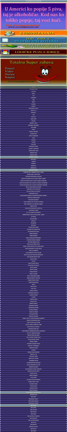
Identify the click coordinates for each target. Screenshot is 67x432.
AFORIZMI (33, 350)
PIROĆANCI (33, 112)
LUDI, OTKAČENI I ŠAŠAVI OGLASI (34, 337)
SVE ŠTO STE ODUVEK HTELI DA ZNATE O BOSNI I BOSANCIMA (33, 180)
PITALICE (33, 261)
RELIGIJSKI (33, 144)
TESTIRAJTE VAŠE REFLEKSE (33, 197)
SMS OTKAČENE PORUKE (33, 420)
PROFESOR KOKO (33, 394)
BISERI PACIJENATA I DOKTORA (33, 278)
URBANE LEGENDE (33, 341)
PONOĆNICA (33, 165)
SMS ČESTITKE (33, 411)
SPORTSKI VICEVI (33, 152)
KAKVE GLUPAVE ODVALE (33, 263)
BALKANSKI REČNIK (33, 314)
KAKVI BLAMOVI (33, 259)
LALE (33, 95)
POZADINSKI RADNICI (33, 146)
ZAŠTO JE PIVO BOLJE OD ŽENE (33, 322)
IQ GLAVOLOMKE (33, 218)
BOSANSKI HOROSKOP (33, 316)
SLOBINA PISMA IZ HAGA (33, 381)
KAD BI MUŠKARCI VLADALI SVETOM (33, 252)
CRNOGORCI (33, 97)
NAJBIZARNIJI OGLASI (33, 193)
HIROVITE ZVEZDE (33, 269)
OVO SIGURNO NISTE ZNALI (33, 231)
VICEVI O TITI (33, 110)
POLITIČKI (33, 140)
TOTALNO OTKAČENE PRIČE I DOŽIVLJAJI (33, 208)
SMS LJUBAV (33, 407)
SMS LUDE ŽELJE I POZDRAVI (33, 416)
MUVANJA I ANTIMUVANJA (33, 345)
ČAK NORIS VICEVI (33, 89)
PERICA (33, 93)
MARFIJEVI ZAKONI (34, 356)
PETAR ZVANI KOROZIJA (33, 401)
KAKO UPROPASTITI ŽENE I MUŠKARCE (33, 369)
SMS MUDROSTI (33, 424)
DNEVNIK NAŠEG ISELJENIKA (33, 335)
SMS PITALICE (33, 428)
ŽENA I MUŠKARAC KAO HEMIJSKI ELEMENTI (33, 204)
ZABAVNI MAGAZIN (33, 388)
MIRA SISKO (33, 396)
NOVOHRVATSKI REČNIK (33, 307)
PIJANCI (33, 129)
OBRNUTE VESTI (33, 206)
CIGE (34, 114)
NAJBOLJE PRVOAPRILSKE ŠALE (33, 320)
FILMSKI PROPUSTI (33, 271)
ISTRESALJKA (33, 167)
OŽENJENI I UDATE (33, 123)
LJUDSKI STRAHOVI (33, 290)
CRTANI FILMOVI (33, 386)
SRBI (34, 99)
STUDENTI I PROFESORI (33, 148)
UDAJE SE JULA (33, 301)
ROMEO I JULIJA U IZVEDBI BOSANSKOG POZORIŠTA (33, 318)
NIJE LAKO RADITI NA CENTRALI (33, 191)
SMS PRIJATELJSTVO (33, 426)
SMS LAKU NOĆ (33, 409)
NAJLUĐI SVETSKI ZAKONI (33, 339)
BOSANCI (33, 106)
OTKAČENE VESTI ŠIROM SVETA (33, 229)
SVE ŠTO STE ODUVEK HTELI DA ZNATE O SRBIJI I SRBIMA (33, 178)
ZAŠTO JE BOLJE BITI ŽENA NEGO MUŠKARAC (33, 254)
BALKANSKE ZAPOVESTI (33, 199)
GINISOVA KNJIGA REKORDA (33, 352)
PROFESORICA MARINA (33, 403)
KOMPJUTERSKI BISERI (33, 282)
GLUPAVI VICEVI (33, 133)
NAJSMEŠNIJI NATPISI (33, 360)
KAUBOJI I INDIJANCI (33, 131)
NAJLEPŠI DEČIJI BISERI (34, 227)
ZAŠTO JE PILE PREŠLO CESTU (33, 244)
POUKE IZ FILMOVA (33, 273)
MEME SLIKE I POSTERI (33, 358)
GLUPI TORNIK (34, 377)
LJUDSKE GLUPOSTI (33, 295)
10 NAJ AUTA (33, 288)
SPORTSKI (33, 163)
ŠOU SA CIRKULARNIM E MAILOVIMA (33, 187)
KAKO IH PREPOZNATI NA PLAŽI (33, 364)
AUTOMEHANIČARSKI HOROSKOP (33, 362)
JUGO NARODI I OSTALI (33, 108)
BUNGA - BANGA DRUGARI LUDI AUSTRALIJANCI (33, 246)
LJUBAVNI (33, 161)
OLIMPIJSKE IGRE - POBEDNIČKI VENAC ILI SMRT (33, 172)
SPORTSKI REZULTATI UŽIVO (33, 371)
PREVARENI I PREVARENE (33, 125)
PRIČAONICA (33, 159)
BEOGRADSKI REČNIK (33, 305)
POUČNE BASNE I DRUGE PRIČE (33, 174)
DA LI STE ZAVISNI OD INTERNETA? (33, 212)
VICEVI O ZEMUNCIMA (33, 135)
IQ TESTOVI (33, 216)
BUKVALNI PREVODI (33, 309)
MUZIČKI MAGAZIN (33, 390)
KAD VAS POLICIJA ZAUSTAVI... (33, 326)
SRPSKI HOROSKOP (33, 375)
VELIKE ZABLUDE (33, 267)
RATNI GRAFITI (33, 286)
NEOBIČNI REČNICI (33, 303)
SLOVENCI (33, 104)
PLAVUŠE (33, 142)
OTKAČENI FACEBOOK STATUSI (33, 343)
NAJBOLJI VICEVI (33, 154)
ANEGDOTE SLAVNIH (33, 347)
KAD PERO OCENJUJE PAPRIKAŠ (33, 379)
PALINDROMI (33, 223)
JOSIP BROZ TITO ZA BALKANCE (33, 189)
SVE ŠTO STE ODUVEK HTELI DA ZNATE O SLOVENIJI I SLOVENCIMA (33, 182)
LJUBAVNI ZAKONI (33, 299)
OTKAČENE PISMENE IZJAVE (33, 242)
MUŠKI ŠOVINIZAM (33, 235)
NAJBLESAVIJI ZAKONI (33, 210)
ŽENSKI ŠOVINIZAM (34, 233)
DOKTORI (33, 121)
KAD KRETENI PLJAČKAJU (33, 265)
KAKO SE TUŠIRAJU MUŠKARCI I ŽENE (34, 324)
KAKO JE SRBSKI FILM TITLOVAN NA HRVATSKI (33, 201)
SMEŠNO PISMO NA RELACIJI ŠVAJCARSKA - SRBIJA (33, 214)
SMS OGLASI (33, 422)
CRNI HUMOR (33, 127)
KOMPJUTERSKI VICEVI (33, 150)
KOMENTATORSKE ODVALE (33, 280)
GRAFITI (33, 284)
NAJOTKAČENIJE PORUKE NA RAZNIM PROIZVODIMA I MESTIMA (33, 195)
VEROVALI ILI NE (33, 354)
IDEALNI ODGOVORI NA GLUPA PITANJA (33, 248)
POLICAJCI (33, 116)
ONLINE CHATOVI (33, 373)
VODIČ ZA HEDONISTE (33, 250)
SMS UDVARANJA (33, 418)
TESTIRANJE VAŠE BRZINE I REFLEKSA (33, 176)
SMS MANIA (33, 225)
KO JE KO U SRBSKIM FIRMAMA (33, 333)
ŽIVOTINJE (33, 91)
